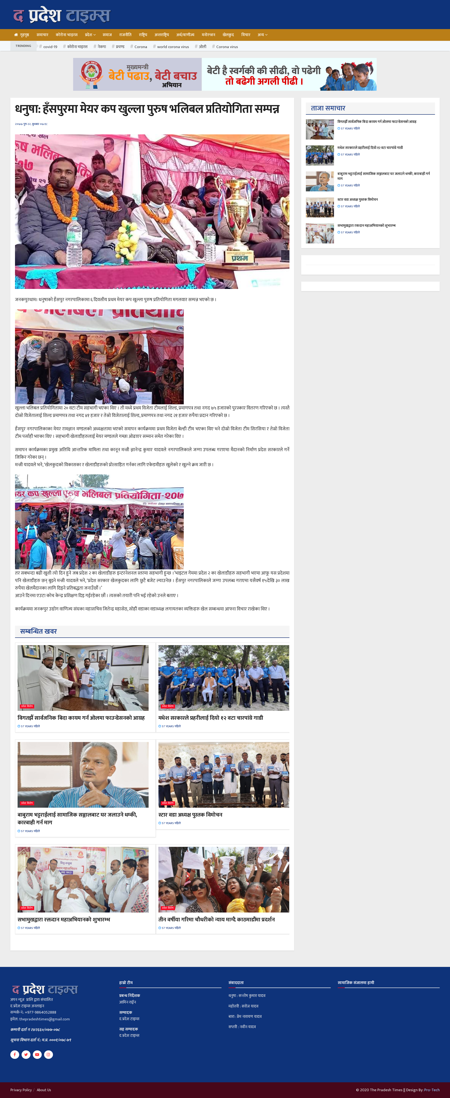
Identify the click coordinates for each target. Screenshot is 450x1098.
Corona (141, 47)
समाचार (42, 35)
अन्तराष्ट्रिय (162, 35)
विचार (245, 35)
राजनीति (125, 35)
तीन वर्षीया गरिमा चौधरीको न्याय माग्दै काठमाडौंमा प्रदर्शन (216, 919)
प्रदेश (88, 35)
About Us (44, 1090)
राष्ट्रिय (143, 35)
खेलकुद (228, 35)
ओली (202, 47)
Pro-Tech (432, 1090)
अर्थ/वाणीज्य (185, 35)
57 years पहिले (30, 726)
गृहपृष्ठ (24, 35)
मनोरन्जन (208, 35)
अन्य (261, 35)
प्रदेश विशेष (27, 706)
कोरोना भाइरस (67, 35)
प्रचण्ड (120, 47)
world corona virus (173, 47)
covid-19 (50, 47)
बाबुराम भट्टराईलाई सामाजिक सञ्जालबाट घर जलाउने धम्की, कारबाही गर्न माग (77, 819)
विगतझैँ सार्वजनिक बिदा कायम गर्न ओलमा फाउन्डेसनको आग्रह (81, 718)
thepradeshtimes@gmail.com (44, 1019)
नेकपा (102, 47)
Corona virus (227, 47)
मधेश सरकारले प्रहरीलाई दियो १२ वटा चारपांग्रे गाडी (210, 718)
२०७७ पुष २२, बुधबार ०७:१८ (31, 124)
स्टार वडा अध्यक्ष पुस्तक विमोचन (190, 815)
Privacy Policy (21, 1090)
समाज (107, 35)
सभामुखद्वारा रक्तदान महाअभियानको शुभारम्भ (64, 919)
